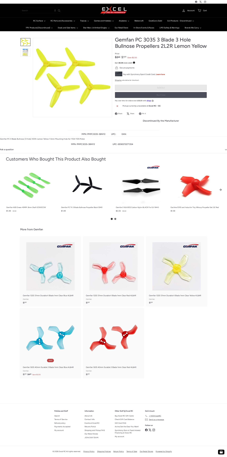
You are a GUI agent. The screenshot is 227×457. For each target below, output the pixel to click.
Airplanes (123, 21)
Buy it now (161, 95)
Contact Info (90, 419)
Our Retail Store (121, 28)
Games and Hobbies (103, 21)
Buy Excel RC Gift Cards (124, 416)
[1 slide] (112, 219)
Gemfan (38, 229)
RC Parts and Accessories (62, 21)
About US (88, 416)
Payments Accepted (62, 427)
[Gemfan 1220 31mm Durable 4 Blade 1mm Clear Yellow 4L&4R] (176, 271)
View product (31, 201)
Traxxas (83, 21)
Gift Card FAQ (120, 423)
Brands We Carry (192, 28)
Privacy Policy (89, 451)
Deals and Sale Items (67, 28)
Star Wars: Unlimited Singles (95, 28)
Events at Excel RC (92, 423)
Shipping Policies (104, 451)
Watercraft (138, 21)
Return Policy (118, 451)
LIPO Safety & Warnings (169, 28)
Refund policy (59, 423)
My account (59, 430)
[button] (55, 10)
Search (57, 416)
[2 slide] (115, 219)
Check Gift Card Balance (124, 419)
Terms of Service (60, 419)
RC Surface (38, 21)
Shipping (118, 80)
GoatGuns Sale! (155, 21)
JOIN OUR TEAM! (92, 437)
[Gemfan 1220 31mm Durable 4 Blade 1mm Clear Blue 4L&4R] (50, 271)
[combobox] (41, 10)
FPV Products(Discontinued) (38, 28)
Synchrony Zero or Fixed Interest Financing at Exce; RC (128, 431)
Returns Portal (90, 427)
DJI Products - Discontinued (179, 21)
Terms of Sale (132, 451)
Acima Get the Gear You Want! (127, 427)
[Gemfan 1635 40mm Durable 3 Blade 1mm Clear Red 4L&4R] (113, 343)
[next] (220, 189)
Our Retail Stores (91, 434)
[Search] (59, 10)
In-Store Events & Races (143, 28)
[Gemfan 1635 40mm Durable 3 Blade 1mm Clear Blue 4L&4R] (50, 343)
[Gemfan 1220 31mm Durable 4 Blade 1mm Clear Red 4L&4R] (113, 271)
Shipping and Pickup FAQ (95, 430)
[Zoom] (72, 77)
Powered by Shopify (164, 451)
